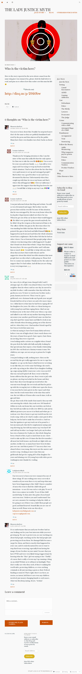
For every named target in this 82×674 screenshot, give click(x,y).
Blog (51, 12)
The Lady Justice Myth (27, 9)
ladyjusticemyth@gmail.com (23, 511)
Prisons (64, 157)
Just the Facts (64, 82)
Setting (62, 85)
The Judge (65, 117)
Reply (12, 146)
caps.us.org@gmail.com (21, 514)
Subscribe (63, 212)
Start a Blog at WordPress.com (40, 671)
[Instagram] (12, 2)
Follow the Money (66, 144)
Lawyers (64, 112)
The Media (65, 109)
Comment (47, 612)
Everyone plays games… (16, 623)
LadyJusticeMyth (18, 470)
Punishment (63, 133)
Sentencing (65, 142)
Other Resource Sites (67, 12)
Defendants (65, 103)
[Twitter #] (7, 2)
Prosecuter (65, 115)
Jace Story (39, 12)
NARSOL (45, 622)
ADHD (63, 92)
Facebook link (10, 633)
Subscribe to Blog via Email (64, 188)
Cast (60, 100)
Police (63, 106)
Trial (63, 139)
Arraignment (66, 136)
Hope (61, 171)
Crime (61, 120)
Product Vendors (67, 168)
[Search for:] (79, 2)
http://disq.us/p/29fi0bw (23, 93)
